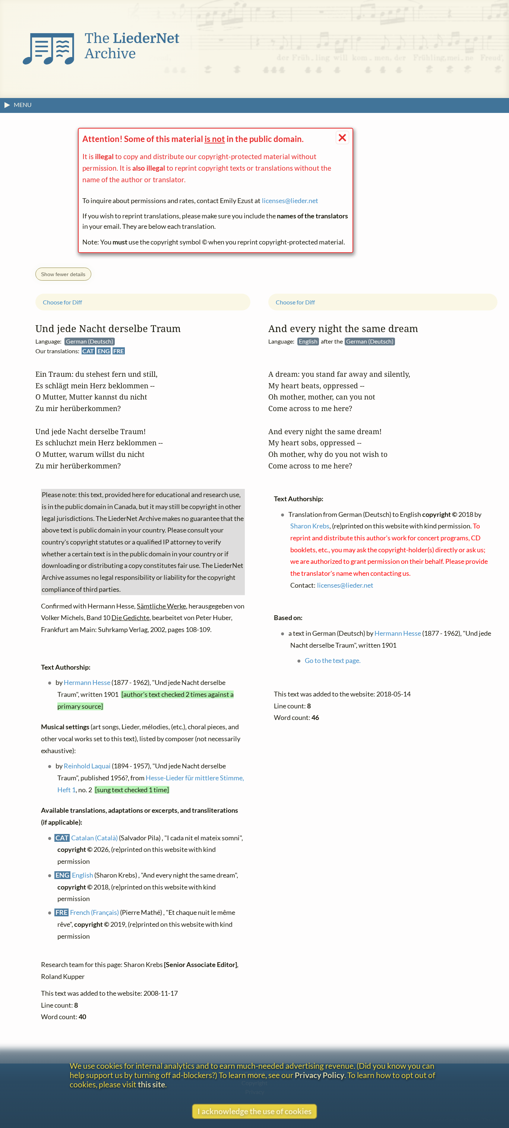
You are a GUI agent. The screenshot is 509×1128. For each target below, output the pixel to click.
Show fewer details (63, 274)
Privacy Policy (319, 1075)
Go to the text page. (333, 660)
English (82, 875)
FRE (118, 350)
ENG (104, 350)
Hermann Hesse (87, 682)
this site (151, 1084)
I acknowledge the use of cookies (254, 1111)
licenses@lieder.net (290, 201)
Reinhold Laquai (87, 766)
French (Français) (94, 913)
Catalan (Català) (94, 838)
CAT (88, 350)
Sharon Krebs (309, 526)
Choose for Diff (62, 302)
